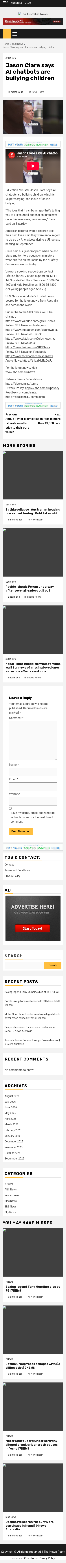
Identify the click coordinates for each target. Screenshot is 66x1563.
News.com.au (12, 1195)
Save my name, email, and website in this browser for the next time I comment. (33, 817)
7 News (9, 1183)
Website (14, 794)
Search (14, 955)
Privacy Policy (12, 876)
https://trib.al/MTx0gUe (37, 360)
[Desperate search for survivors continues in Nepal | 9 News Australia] (33, 1487)
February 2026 (13, 1130)
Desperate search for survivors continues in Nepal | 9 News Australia (30, 1525)
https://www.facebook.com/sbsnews (29, 356)
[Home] (6, 33)
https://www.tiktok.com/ (21, 338)
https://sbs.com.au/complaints (25, 397)
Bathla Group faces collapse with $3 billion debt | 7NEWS (33, 1365)
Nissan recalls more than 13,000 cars (46, 419)
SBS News (11, 58)
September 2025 (14, 1158)
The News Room (35, 92)
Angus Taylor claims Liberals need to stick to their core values (19, 423)
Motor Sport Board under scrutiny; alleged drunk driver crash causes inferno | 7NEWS (32, 1444)
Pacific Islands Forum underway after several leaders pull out (30, 588)
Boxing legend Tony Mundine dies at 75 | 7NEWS (32, 992)
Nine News (11, 1200)
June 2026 (11, 1107)
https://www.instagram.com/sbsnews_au (32, 330)
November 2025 (14, 1147)
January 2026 (13, 1135)
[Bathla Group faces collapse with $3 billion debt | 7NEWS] (33, 1329)
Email (13, 779)
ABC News (11, 1189)
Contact (9, 864)
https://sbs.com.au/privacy (42, 388)
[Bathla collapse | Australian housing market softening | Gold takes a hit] (33, 475)
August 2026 (12, 1096)
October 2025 (12, 1152)
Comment (16, 718)
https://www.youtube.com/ (22, 321)
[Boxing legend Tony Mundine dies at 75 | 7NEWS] (33, 1252)
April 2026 (10, 1118)
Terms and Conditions (17, 870)
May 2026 (10, 1113)
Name (14, 764)
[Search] (60, 34)
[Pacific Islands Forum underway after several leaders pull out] (33, 552)
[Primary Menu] (16, 33)
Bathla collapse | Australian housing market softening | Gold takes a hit (33, 511)
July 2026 (10, 1101)
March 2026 (11, 1124)
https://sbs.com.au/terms (22, 383)
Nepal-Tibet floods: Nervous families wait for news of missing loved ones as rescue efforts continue (33, 667)
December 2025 (14, 1141)
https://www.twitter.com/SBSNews (28, 347)
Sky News (10, 1212)
